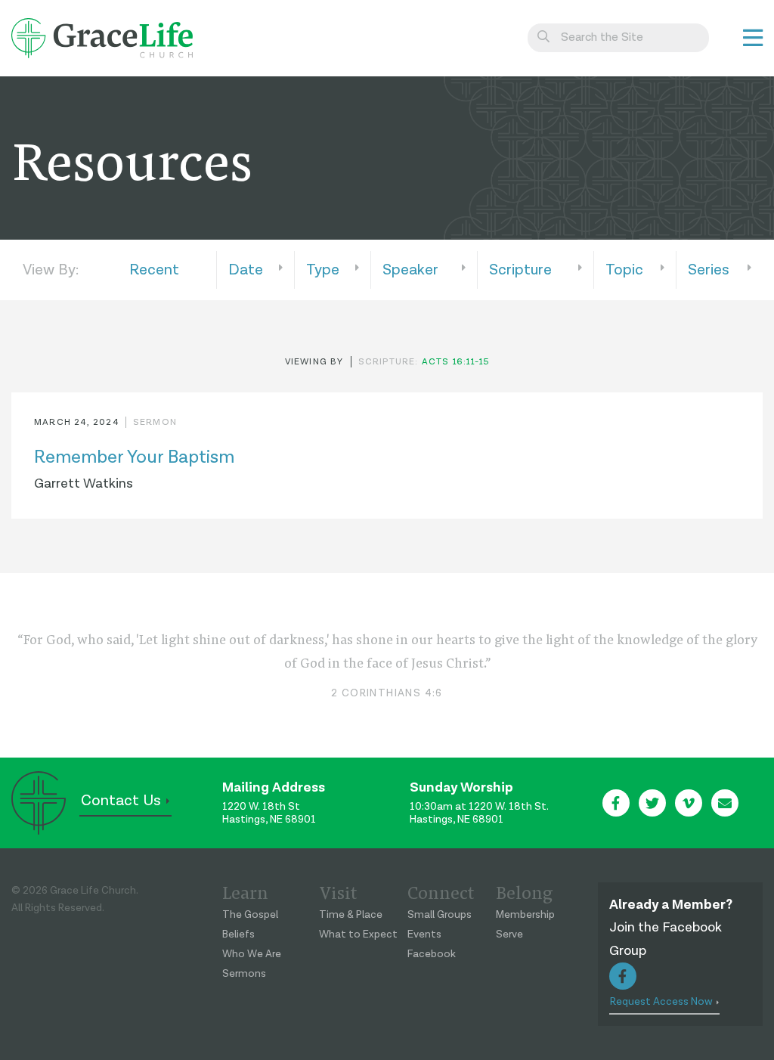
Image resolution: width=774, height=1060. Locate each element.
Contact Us (121, 800)
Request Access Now (661, 1002)
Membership (525, 915)
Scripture (520, 270)
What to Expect (358, 934)
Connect (441, 891)
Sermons (244, 974)
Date (245, 270)
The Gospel (250, 915)
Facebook (431, 954)
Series (708, 270)
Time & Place (350, 915)
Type (322, 270)
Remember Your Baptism (134, 457)
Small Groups (439, 915)
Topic (624, 270)
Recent (154, 270)
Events (424, 934)
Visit (338, 891)
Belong (524, 891)
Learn (245, 891)
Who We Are (251, 954)
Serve (509, 934)
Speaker (410, 270)
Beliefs (238, 934)
